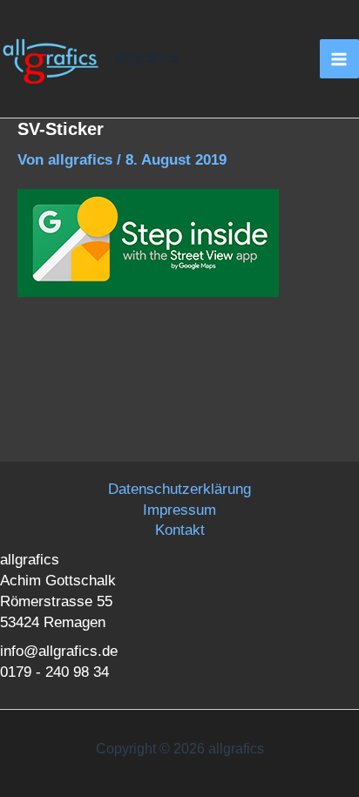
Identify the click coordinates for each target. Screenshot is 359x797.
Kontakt (180, 530)
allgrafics (146, 58)
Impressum (179, 510)
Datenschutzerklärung (179, 489)
